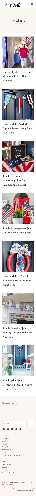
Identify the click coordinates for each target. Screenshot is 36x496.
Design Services (7, 447)
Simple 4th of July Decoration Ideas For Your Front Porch (17, 385)
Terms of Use (6, 464)
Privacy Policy (6, 470)
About (4, 441)
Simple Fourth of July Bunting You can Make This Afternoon (17, 332)
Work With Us (6, 450)
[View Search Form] (27, 4)
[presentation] (18, 52)
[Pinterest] (12, 429)
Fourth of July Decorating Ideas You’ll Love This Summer (16, 76)
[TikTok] (20, 429)
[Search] (31, 423)
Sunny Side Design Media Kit (11, 455)
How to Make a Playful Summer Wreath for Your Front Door (16, 280)
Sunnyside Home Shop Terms (11, 473)
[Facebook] (16, 429)
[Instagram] (4, 429)
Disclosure (5, 467)
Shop (4, 453)
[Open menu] (32, 4)
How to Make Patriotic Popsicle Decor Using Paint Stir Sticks (17, 128)
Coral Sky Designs (9, 485)
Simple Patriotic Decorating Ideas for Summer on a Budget (14, 180)
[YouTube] (8, 429)
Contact (4, 444)
